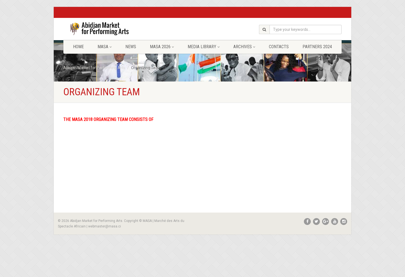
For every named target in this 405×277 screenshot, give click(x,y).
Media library (202, 46)
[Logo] (107, 28)
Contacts (279, 46)
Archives (242, 46)
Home (78, 46)
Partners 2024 (317, 46)
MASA (103, 46)
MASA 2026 (160, 46)
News (130, 46)
